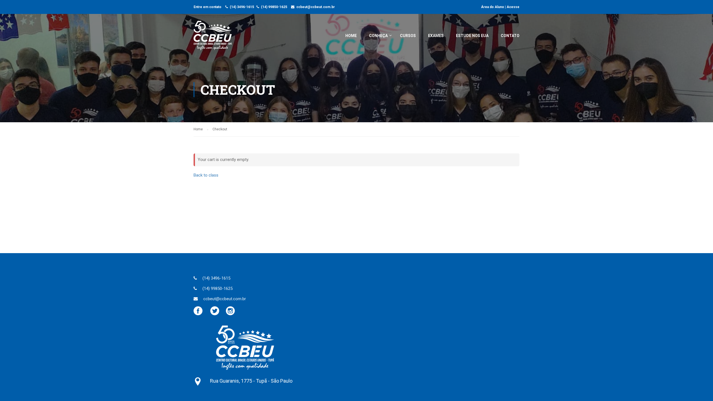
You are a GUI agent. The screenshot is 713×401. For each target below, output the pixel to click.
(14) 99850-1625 (274, 7)
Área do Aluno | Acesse (500, 7)
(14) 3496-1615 (242, 7)
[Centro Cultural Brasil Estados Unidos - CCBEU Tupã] (213, 38)
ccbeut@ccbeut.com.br (315, 7)
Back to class (206, 175)
